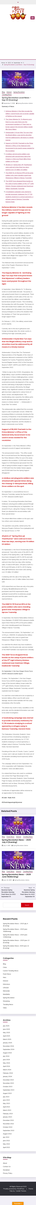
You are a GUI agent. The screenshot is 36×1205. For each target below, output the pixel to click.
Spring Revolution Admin (25, 103)
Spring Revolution (19, 92)
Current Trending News (10, 971)
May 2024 (6, 1063)
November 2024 (8, 1046)
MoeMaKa (6, 994)
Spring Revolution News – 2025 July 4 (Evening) (16, 841)
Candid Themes (21, 1191)
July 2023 (6, 1097)
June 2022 (6, 1140)
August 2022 (7, 1134)
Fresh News (10, 836)
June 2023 (6, 1100)
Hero (4, 977)
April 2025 (6, 1036)
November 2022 (8, 1124)
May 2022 (6, 1144)
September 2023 (8, 1090)
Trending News (7, 94)
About (5, 1163)
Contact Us (7, 1166)
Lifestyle (6, 987)
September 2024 (8, 1049)
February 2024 (8, 1073)
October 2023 (7, 1086)
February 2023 (8, 1113)
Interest (9, 92)
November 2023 (8, 1083)
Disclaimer (6, 1170)
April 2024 (6, 1066)
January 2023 (7, 1117)
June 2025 (6, 1029)
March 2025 (7, 1039)
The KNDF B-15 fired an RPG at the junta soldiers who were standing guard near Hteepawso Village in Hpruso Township (19, 175)
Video (5, 1008)
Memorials (6, 991)
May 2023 (6, 1103)
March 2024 (7, 1070)
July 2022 (6, 1137)
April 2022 (6, 1147)
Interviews (6, 984)
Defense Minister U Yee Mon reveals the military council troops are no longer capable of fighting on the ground (20, 113)
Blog (3, 92)
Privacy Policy (7, 1173)
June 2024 (6, 1059)
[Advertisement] (18, 40)
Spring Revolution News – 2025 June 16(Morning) (16, 875)
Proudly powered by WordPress (14, 1189)
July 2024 (6, 1056)
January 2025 (7, 1043)
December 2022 (8, 1120)
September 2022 (8, 1130)
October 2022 (7, 1127)
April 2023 (6, 1107)
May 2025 (6, 1032)
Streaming (6, 1001)
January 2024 (7, 1076)
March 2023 (7, 1110)
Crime (5, 967)
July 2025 (6, 1026)
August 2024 (7, 1053)
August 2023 (7, 1093)
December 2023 (8, 1080)
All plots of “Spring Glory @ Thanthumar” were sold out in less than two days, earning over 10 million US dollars (19, 167)
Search (27, 905)
